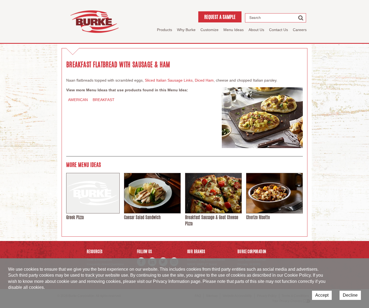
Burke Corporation (94, 21)
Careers (300, 30)
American (78, 100)
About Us (256, 30)
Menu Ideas (233, 30)
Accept (321, 295)
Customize (209, 30)
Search (255, 17)
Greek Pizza (75, 217)
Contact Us (278, 30)
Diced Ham (204, 80)
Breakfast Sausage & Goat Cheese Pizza (211, 220)
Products (164, 30)
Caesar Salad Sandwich (142, 217)
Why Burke (186, 30)
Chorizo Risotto (258, 217)
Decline (350, 295)
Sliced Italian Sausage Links (169, 80)
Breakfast (104, 100)
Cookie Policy (297, 275)
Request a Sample (220, 16)
